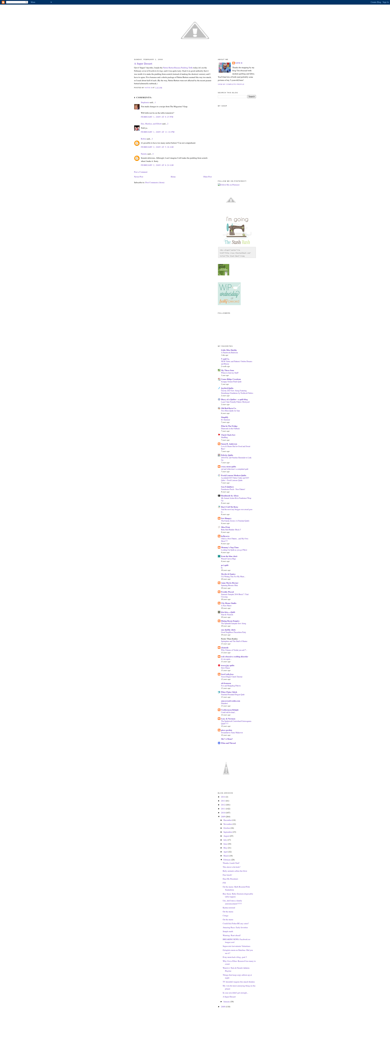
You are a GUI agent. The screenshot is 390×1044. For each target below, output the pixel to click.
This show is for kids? (231, 867)
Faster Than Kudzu (229, 638)
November (227, 824)
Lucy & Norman (228, 718)
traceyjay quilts (227, 665)
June (225, 843)
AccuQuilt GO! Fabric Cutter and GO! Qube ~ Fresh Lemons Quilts (235, 479)
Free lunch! (227, 874)
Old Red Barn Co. (228, 408)
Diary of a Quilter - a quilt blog (234, 399)
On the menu (228, 911)
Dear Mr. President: (230, 878)
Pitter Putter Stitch (229, 691)
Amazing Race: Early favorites (235, 927)
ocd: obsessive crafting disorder (234, 656)
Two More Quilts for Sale (230, 410)
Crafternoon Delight (229, 709)
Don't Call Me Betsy (229, 506)
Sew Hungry (226, 518)
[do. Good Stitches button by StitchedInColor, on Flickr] (223, 274)
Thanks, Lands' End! (231, 863)
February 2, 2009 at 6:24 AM (157, 165)
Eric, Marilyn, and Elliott (151, 123)
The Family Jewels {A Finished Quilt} (235, 520)
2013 (223, 800)
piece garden (226, 730)
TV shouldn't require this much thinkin (239, 981)
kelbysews (225, 536)
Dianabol (224, 703)
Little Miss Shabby (229, 350)
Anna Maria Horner (229, 582)
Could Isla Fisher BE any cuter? (236, 923)
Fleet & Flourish (227, 614)
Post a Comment (140, 172)
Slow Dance (225, 668)
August (226, 835)
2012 (223, 804)
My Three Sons (227, 370)
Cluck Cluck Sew (228, 434)
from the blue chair (229, 556)
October (226, 828)
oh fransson (226, 683)
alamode (225, 647)
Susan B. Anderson (229, 443)
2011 (223, 808)
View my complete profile (231, 84)
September (228, 832)
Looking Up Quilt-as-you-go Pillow (234, 550)
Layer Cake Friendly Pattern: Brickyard (235, 402)
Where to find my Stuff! (230, 372)
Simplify (224, 417)
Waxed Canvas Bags (228, 558)
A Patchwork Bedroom (229, 352)
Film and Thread (228, 742)
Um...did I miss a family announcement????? (232, 902)
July (225, 839)
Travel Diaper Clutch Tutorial (231, 676)
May (225, 847)
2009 (223, 816)
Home (173, 176)
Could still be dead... (228, 712)
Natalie (144, 153)
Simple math (228, 931)
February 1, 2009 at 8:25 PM (157, 116)
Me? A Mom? (227, 738)
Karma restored (229, 907)
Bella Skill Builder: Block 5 (231, 529)
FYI (224, 882)
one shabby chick (228, 629)
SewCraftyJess (227, 674)
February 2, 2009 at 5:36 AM (157, 147)
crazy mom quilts (228, 466)
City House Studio (228, 603)
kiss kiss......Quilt (228, 612)
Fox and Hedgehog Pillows (231, 685)
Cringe (225, 915)
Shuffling (224, 437)
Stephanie (145, 102)
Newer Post (138, 176)
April (225, 851)
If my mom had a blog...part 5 (235, 957)
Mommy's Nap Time (230, 547)
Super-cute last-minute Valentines (236, 946)
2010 (223, 812)
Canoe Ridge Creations (231, 379)
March (226, 855)
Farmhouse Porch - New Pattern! (233, 489)
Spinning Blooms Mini (229, 585)
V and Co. (225, 358)
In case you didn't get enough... (235, 992)
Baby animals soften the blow (235, 871)
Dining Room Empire (230, 620)
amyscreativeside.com (230, 700)
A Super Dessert (229, 996)
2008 (223, 1006)
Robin (143, 138)
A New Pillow (226, 605)
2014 (223, 796)
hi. (222, 567)
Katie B (238, 63)
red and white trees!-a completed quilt (234, 469)
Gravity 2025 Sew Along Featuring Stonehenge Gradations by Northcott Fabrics (237, 391)
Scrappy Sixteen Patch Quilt (231, 381)
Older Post (207, 176)
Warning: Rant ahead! (232, 935)
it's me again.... (226, 659)
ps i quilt (224, 565)
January (226, 1001)
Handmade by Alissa (230, 495)
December (227, 820)
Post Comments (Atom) (154, 182)
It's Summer (225, 419)
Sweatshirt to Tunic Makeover (232, 732)
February (227, 859)
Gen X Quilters (227, 486)
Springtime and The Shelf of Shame (234, 641)
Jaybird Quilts (227, 388)
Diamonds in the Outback (230, 428)
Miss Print (225, 527)
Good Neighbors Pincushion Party (233, 632)
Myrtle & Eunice (228, 573)
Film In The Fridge (229, 425)
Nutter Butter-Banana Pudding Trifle (178, 67)
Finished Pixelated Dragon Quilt (232, 694)
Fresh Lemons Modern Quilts (233, 475)
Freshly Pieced (227, 591)
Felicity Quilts (227, 455)
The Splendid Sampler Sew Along (233, 623)
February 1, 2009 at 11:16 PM (158, 131)
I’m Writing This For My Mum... (233, 576)
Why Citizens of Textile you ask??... (234, 650)
